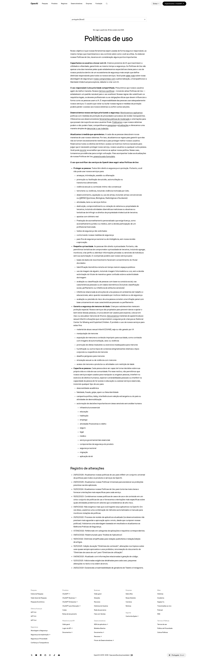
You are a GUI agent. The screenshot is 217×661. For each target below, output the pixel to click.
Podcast (160, 610)
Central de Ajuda (132, 616)
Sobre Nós (129, 594)
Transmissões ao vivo (164, 606)
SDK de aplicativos (101, 625)
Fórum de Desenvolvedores (103, 641)
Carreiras (129, 602)
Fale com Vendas (99, 614)
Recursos (97, 602)
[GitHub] (45, 655)
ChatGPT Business (69, 598)
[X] (32, 655)
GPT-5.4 (33, 620)
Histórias (160, 594)
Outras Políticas (162, 632)
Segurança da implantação (40, 635)
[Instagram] (50, 655)
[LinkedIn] (41, 655)
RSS (158, 614)
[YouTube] (36, 655)
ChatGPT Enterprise (69, 602)
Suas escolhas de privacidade (119, 655)
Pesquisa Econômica (37, 602)
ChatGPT (66, 594)
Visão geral (66, 624)
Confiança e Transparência (40, 643)
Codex (64, 610)
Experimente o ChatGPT (175, 4)
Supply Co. (160, 602)
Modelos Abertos (99, 628)
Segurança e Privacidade (39, 639)
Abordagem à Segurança (39, 630)
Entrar (155, 4)
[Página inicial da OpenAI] (34, 3)
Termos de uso (162, 624)
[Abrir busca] (106, 3)
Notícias (128, 606)
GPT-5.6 (33, 612)
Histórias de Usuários (101, 606)
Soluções (97, 598)
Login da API (67, 628)
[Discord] (59, 655)
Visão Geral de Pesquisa (39, 598)
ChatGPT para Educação (71, 606)
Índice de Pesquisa (37, 594)
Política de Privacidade (164, 628)
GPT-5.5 (33, 616)
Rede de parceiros (100, 610)
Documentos (67, 633)
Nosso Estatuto (131, 598)
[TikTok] (54, 655)
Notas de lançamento (69, 614)
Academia (160, 598)
